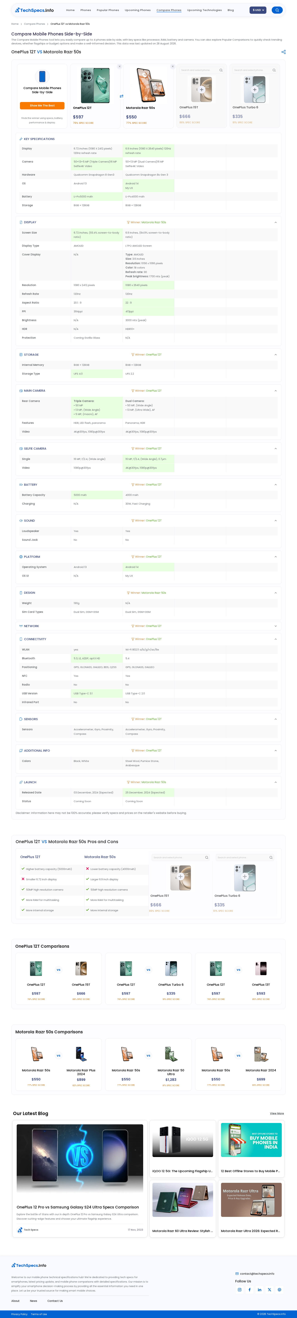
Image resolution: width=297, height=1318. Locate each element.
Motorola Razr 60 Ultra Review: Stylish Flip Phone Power (182, 1231)
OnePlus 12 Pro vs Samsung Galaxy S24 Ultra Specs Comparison (78, 1207)
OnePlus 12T (82, 108)
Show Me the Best (42, 105)
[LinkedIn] (259, 1290)
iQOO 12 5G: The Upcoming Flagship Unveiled (182, 1171)
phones (86, 10)
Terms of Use (39, 1314)
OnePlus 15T (188, 107)
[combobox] (258, 10)
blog (231, 10)
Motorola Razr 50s (140, 108)
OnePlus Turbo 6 (245, 107)
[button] (148, 222)
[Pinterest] (279, 1290)
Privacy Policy (19, 1314)
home (70, 10)
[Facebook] (249, 1290)
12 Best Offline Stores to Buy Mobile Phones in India (251, 1171)
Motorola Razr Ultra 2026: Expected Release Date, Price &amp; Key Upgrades (251, 1231)
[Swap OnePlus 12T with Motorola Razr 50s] (121, 96)
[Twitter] (269, 1290)
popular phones (108, 10)
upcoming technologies (204, 10)
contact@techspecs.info (257, 1274)
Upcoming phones (138, 10)
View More (277, 1113)
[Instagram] (239, 1290)
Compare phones (169, 10)
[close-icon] (119, 66)
